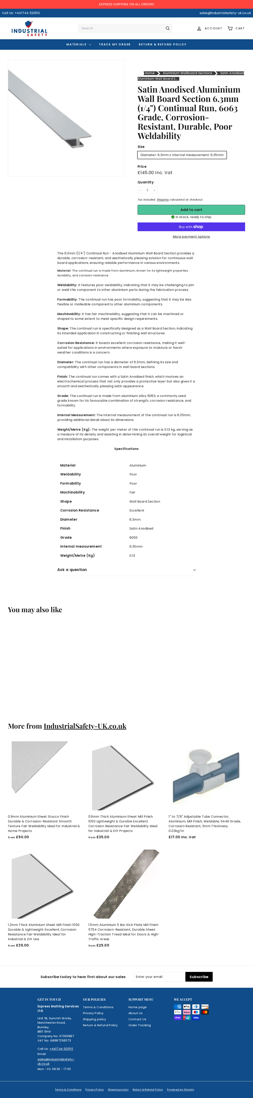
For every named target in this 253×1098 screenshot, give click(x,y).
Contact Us (137, 1019)
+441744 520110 (61, 1049)
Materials (77, 44)
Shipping (163, 200)
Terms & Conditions (98, 1007)
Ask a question (72, 569)
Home (150, 73)
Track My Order (115, 44)
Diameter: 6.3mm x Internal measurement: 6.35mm (182, 155)
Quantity (146, 182)
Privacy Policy (93, 1013)
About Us (135, 1013)
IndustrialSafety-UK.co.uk (85, 725)
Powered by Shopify (180, 1089)
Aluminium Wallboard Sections (187, 73)
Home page (137, 1007)
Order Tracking (139, 1025)
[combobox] (125, 28)
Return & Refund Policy (163, 44)
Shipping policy (94, 1019)
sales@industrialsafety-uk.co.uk (56, 1061)
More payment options (191, 236)
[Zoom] (66, 118)
